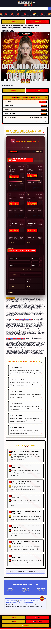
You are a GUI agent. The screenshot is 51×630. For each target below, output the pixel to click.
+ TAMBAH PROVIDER (25, 269)
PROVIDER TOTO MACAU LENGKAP (15, 338)
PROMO (14, 617)
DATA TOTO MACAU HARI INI (24, 319)
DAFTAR (38, 21)
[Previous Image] (2, 56)
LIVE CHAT (26, 625)
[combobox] (24, 8)
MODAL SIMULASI (13, 274)
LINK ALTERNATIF (38, 621)
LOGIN (13, 21)
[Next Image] (49, 56)
